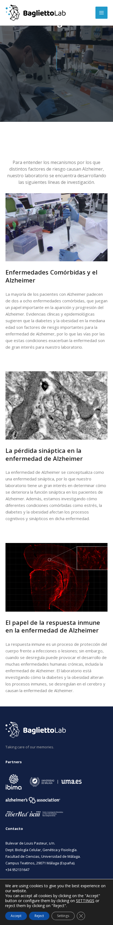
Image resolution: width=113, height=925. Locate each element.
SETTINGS (85, 900)
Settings (63, 915)
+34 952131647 (17, 869)
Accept (16, 915)
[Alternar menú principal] (101, 13)
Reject (39, 915)
